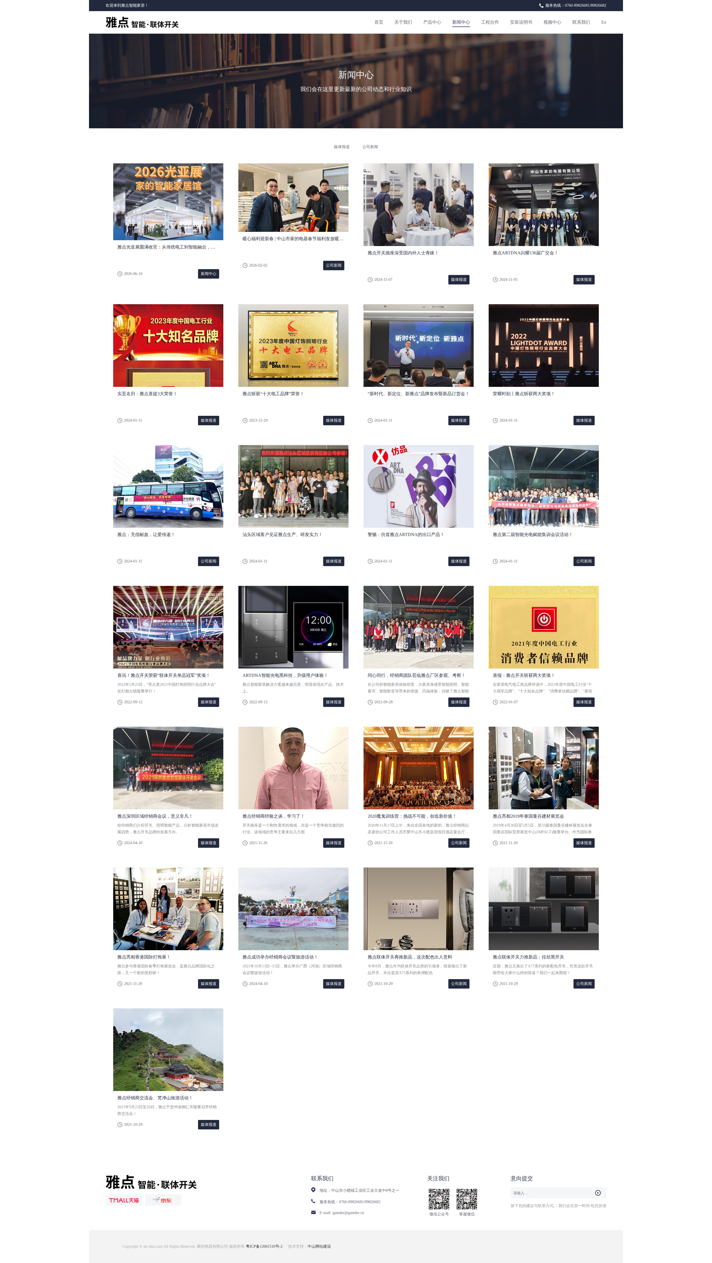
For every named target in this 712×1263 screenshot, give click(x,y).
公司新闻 (370, 147)
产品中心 (432, 22)
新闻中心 (461, 22)
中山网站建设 (319, 1246)
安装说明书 (521, 22)
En (603, 22)
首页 (378, 22)
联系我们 (581, 22)
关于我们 (403, 22)
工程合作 (490, 22)
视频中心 (552, 22)
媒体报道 (342, 147)
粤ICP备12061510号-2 (265, 1246)
